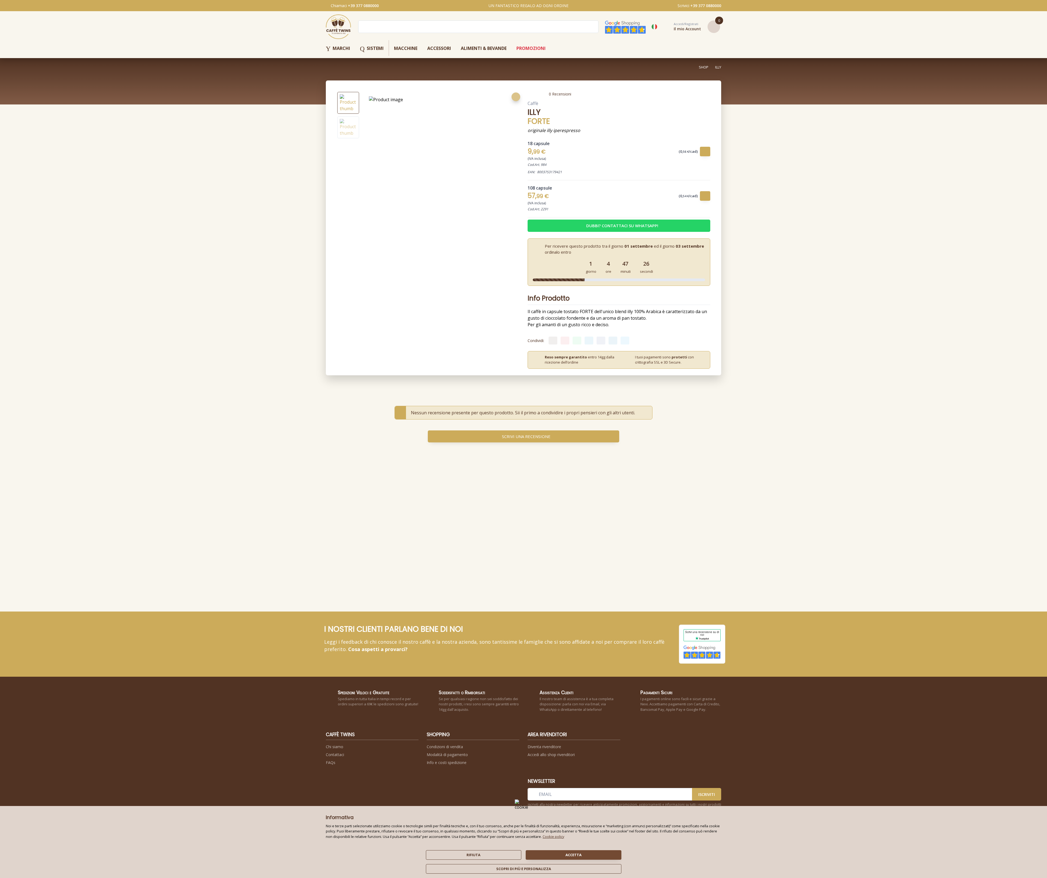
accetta (573, 854)
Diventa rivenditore (544, 746)
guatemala (459, 563)
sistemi (372, 48)
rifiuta (473, 854)
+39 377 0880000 (363, 5)
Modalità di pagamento (447, 754)
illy (718, 67)
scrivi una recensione (526, 436)
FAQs (330, 762)
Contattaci (335, 754)
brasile (495, 563)
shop (703, 67)
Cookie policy (553, 836)
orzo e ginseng (424, 563)
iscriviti (706, 794)
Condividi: (536, 340)
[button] (681, 26)
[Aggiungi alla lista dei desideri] (516, 96)
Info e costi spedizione (447, 762)
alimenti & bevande (484, 48)
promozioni (531, 48)
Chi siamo (334, 746)
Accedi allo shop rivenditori (551, 754)
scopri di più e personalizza (523, 868)
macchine (405, 48)
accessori (439, 48)
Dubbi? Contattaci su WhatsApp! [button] (622, 225)
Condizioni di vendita (445, 746)
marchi (338, 48)
